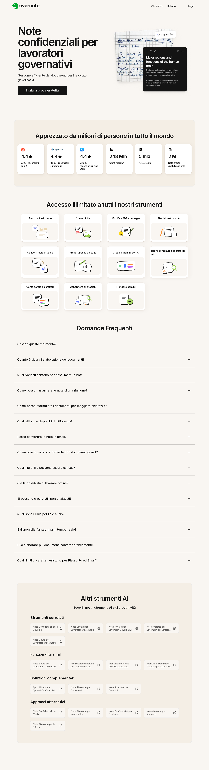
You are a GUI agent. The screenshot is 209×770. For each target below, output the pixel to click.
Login (191, 6)
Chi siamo (156, 6)
